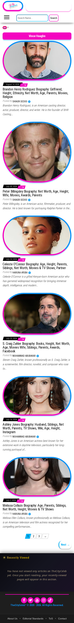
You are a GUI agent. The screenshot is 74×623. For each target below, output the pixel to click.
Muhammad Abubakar (24, 355)
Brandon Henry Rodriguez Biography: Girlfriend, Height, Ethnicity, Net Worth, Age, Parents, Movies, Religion (35, 93)
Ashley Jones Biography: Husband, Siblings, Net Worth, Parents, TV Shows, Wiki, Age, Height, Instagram (33, 428)
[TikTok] (50, 600)
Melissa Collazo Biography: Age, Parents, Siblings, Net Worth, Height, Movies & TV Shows (34, 507)
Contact (62, 618)
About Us (12, 618)
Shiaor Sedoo (20, 101)
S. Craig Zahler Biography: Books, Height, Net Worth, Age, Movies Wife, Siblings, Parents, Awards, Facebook (36, 347)
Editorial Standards (33, 618)
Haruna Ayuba (20, 272)
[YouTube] (37, 600)
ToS (51, 618)
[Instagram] (44, 600)
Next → (65, 544)
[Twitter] (31, 600)
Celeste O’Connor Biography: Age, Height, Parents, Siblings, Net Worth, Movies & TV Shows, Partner (35, 266)
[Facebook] (24, 600)
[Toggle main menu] (6, 18)
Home (4, 27)
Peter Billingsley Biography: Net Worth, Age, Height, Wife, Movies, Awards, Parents (36, 193)
